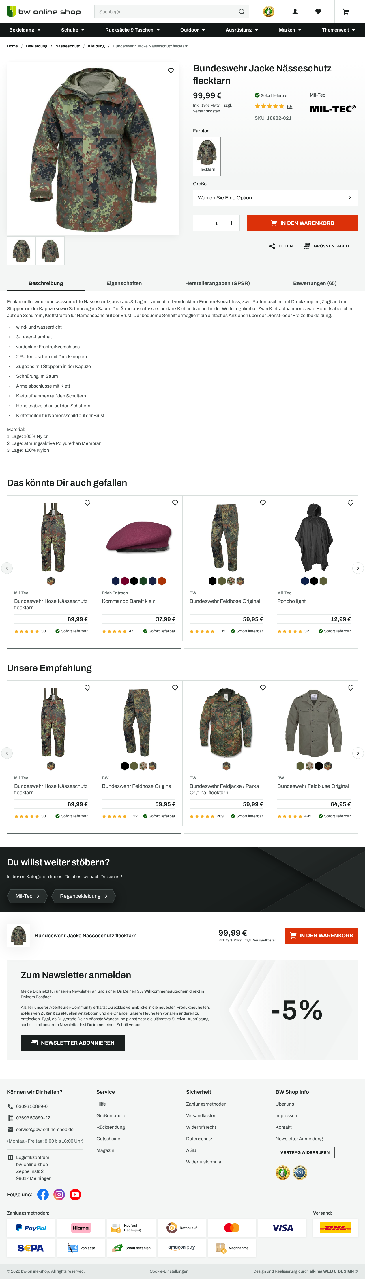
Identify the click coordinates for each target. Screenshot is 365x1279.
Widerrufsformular (204, 1161)
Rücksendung (110, 1127)
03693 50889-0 (32, 1106)
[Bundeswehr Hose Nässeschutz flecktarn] (51, 538)
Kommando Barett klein (129, 601)
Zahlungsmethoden (206, 1104)
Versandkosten (206, 111)
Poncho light (291, 601)
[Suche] (242, 11)
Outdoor (189, 29)
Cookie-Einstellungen (169, 1271)
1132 (221, 631)
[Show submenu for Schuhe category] (82, 30)
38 (43, 631)
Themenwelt (335, 29)
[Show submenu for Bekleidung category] (38, 30)
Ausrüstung (239, 29)
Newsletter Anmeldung (299, 1138)
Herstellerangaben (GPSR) (217, 283)
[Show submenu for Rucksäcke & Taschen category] (158, 30)
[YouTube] (75, 1194)
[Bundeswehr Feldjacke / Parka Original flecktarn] (226, 723)
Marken (287, 29)
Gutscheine (108, 1138)
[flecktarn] (93, 148)
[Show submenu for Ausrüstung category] (256, 30)
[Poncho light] (314, 538)
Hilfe (101, 1104)
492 (307, 816)
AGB (191, 1150)
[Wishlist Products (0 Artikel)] (318, 11)
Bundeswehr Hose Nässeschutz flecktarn (50, 604)
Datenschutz (199, 1138)
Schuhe (69, 29)
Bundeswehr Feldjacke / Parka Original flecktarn (224, 789)
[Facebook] (43, 1194)
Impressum (287, 1115)
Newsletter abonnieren (78, 1043)
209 (220, 816)
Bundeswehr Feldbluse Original (313, 786)
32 (306, 631)
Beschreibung (46, 283)
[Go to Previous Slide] (7, 568)
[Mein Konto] (295, 11)
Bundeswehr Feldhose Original (225, 601)
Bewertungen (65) (314, 283)
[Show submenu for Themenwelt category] (353, 30)
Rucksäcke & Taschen (129, 29)
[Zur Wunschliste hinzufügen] (170, 70)
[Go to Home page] (47, 11)
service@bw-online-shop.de (45, 1129)
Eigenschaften (124, 283)
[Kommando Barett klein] (138, 538)
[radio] (207, 156)
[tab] (94, 648)
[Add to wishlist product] (87, 503)
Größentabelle (333, 246)
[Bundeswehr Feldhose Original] (226, 538)
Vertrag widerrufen (305, 1152)
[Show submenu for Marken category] (299, 30)
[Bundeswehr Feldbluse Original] (314, 723)
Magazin (105, 1150)
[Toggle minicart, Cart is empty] (346, 11)
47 (131, 631)
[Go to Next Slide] (358, 568)
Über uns (285, 1104)
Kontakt (284, 1127)
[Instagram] (59, 1194)
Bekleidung (21, 29)
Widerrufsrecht (201, 1127)
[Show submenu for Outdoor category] (203, 30)
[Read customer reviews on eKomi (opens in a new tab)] (268, 11)
